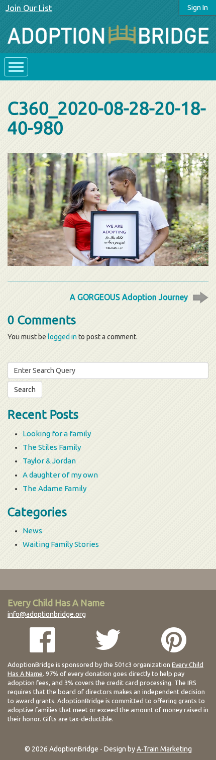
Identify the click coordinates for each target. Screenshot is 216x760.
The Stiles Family (52, 447)
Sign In (197, 8)
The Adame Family (54, 488)
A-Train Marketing (164, 749)
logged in (62, 337)
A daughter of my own (60, 474)
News (32, 530)
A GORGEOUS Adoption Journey (129, 297)
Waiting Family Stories (61, 544)
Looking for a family (57, 433)
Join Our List (29, 8)
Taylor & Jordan (49, 460)
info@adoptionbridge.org (47, 614)
